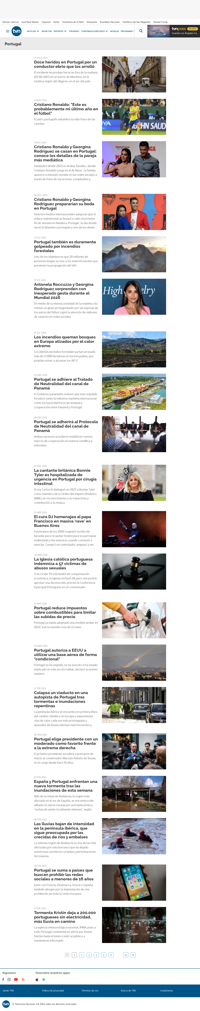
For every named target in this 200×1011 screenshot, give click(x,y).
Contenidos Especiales (93, 31)
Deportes (58, 31)
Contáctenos (166, 990)
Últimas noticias (10, 22)
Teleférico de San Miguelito (136, 22)
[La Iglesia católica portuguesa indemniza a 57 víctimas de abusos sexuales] (134, 572)
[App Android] (44, 979)
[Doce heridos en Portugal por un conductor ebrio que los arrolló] (134, 74)
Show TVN (47, 31)
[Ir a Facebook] (3, 979)
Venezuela (92, 22)
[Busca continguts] (140, 31)
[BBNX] (6, 1004)
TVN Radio (74, 31)
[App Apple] (38, 979)
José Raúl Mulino (30, 22)
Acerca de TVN (128, 990)
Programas (127, 31)
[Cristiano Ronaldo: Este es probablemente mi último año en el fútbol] (134, 117)
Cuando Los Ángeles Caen (185, 33)
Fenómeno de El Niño (73, 22)
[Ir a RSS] (23, 979)
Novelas (114, 31)
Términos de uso (90, 990)
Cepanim (46, 22)
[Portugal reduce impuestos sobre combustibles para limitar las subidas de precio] (134, 620)
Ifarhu (56, 22)
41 (126, 954)
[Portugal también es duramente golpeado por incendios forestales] (134, 254)
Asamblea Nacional (110, 22)
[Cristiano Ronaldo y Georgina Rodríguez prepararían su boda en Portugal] (134, 212)
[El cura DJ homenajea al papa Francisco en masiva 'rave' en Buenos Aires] (134, 529)
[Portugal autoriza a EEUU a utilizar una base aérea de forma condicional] (134, 663)
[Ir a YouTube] (16, 979)
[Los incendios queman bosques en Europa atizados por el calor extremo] (134, 349)
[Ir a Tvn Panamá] (17, 31)
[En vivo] (175, 27)
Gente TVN (8, 990)
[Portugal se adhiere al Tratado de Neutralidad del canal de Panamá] (134, 392)
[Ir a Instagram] (10, 979)
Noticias (31, 31)
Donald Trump (160, 22)
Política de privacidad (53, 990)
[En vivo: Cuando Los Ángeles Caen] (158, 31)
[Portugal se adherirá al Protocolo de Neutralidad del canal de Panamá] (134, 434)
